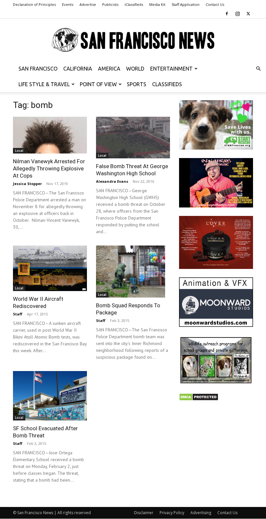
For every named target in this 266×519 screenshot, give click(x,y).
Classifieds (167, 84)
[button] (258, 69)
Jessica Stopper (27, 183)
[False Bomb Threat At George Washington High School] (133, 137)
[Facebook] (227, 13)
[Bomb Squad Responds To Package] (133, 272)
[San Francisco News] (133, 40)
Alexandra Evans (112, 181)
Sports (136, 84)
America (109, 69)
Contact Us (215, 4)
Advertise (87, 4)
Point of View (98, 84)
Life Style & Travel (44, 84)
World (135, 69)
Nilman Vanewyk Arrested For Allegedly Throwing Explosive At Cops (49, 168)
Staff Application (186, 4)
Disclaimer (143, 512)
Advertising (200, 512)
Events (67, 4)
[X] (248, 13)
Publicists (110, 4)
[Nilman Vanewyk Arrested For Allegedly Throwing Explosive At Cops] (50, 135)
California (77, 69)
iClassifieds (134, 4)
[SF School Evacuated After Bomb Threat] (50, 395)
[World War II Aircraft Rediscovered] (50, 268)
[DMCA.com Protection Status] (198, 399)
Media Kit (157, 4)
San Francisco (37, 69)
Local (19, 150)
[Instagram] (237, 13)
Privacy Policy (172, 512)
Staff (17, 314)
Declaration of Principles (34, 4)
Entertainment (171, 69)
